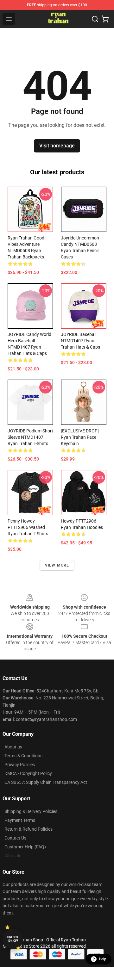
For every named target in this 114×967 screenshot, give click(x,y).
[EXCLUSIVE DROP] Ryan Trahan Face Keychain (80, 437)
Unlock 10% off (12, 939)
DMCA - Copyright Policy (28, 773)
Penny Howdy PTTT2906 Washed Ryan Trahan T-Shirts (28, 527)
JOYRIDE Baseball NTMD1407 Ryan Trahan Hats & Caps (80, 341)
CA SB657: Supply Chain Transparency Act (45, 782)
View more (57, 565)
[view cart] (105, 19)
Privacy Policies (19, 764)
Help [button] (102, 959)
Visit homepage (57, 146)
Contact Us (15, 837)
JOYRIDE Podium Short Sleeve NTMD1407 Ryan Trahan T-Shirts (30, 437)
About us (13, 746)
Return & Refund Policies (28, 829)
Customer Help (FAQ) (25, 846)
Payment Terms (19, 820)
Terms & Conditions (23, 755)
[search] (95, 19)
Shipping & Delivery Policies (30, 811)
